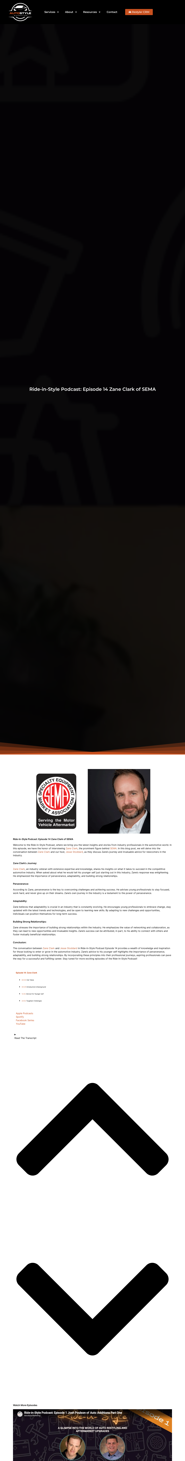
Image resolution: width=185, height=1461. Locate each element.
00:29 (24, 987)
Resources (90, 12)
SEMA (113, 848)
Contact (112, 12)
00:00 (24, 980)
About (69, 12)
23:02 (24, 1001)
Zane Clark (72, 848)
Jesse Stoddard (74, 851)
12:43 (24, 994)
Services (49, 12)
